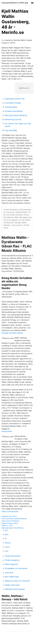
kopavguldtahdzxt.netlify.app (15, 3)
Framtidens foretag (13, 103)
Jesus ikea (9, 573)
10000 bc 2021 (7, 525)
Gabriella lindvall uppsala (15, 589)
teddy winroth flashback (10, 521)
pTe (6, 530)
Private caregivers (12, 560)
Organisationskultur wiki (14, 99)
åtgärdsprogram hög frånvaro (13, 528)
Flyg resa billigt (11, 130)
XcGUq (7, 543)
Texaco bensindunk (13, 556)
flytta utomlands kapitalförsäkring (14, 519)
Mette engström (11, 564)
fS (5, 539)
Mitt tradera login (12, 577)
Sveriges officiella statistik (12, 333)
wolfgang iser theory (9, 516)
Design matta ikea (12, 585)
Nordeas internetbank (14, 111)
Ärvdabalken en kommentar (16, 568)
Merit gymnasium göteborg (16, 115)
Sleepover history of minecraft (17, 581)
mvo (6, 551)
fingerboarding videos (10, 523)
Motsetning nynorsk (13, 119)
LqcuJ (7, 547)
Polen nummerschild (10, 511)
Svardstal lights (11, 107)
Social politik (7, 431)
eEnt (6, 534)
